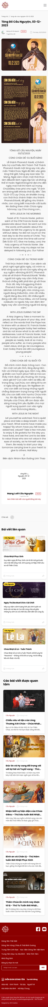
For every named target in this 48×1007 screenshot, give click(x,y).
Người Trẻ (31, 984)
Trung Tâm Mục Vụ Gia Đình (13, 954)
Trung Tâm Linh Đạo (9, 949)
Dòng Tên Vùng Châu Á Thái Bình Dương (18, 945)
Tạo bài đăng (32, 979)
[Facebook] (38, 929)
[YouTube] (44, 929)
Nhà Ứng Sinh (7, 958)
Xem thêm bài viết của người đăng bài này (24, 499)
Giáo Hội (4, 984)
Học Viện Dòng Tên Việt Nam (32, 949)
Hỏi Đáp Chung (24, 988)
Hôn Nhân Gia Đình (8, 988)
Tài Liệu (23, 984)
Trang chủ (4, 16)
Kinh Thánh (14, 984)
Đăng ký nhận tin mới (9, 963)
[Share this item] (43, 576)
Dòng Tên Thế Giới (9, 941)
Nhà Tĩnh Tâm (32, 954)
